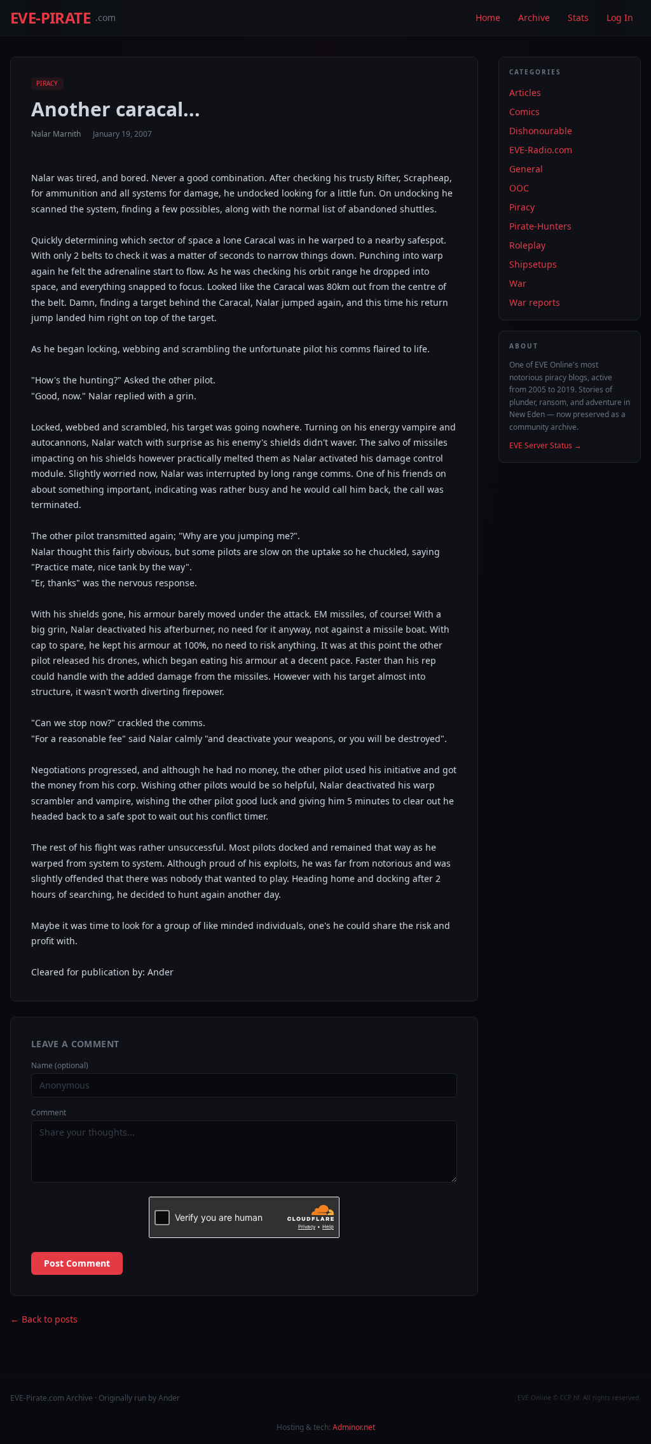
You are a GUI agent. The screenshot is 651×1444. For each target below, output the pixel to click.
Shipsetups (533, 264)
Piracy (47, 83)
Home (488, 17)
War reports (534, 302)
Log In (619, 17)
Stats (578, 17)
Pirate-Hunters (540, 226)
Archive (534, 17)
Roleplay (527, 245)
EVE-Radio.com (540, 150)
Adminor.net (353, 1427)
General (526, 169)
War (517, 283)
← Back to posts (44, 1319)
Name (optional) (59, 1066)
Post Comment (77, 1263)
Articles (525, 92)
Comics (524, 112)
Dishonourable (540, 131)
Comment (48, 1113)
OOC (519, 188)
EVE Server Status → (545, 446)
